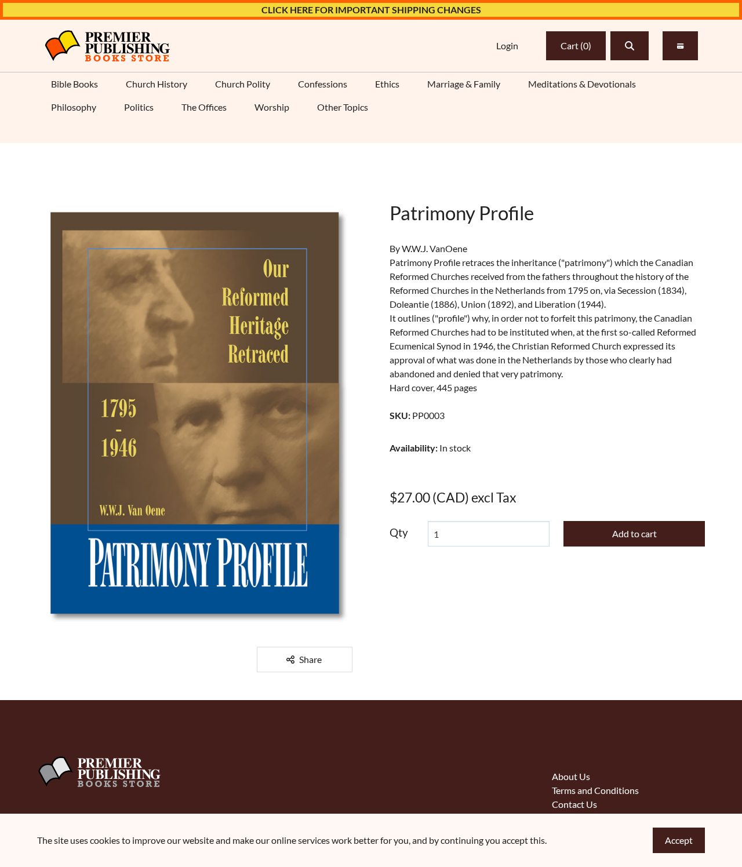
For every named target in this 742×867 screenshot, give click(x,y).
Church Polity (242, 83)
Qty (399, 532)
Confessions (322, 83)
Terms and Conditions (595, 790)
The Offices (204, 106)
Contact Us (574, 804)
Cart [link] (576, 45)
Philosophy (73, 106)
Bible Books (74, 83)
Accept (679, 840)
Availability (414, 447)
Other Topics (342, 106)
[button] (629, 45)
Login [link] (507, 45)
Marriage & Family (463, 83)
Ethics (387, 83)
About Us (571, 776)
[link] (107, 46)
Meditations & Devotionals (582, 83)
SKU (400, 415)
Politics (139, 106)
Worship (271, 106)
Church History (156, 83)
